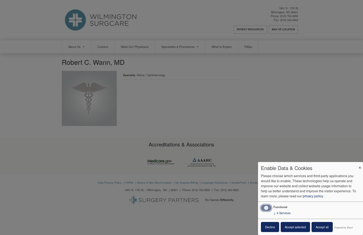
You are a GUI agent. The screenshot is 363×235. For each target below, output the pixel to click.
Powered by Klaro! (343, 227)
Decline (270, 227)
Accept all (322, 227)
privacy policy (313, 196)
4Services (282, 213)
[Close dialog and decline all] (360, 164)
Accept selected (295, 227)
